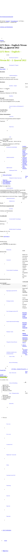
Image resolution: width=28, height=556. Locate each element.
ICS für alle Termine (24, 154)
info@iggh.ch (6, 236)
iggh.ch (24, 342)
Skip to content (3, 376)
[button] (3, 377)
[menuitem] (18, 59)
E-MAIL (24, 285)
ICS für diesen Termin (24, 151)
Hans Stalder (3, 69)
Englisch (2, 40)
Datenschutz (25, 338)
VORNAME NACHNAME (14, 282)
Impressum (24, 337)
